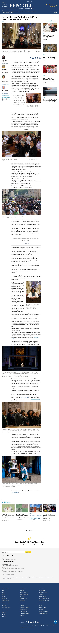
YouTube (33, 622)
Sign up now (52, 6)
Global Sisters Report (8, 12)
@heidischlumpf (4, 73)
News (8, 11)
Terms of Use (30, 625)
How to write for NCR (24, 607)
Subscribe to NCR (42, 590)
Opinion (21, 11)
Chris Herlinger (6, 520)
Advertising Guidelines (23, 625)
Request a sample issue (44, 600)
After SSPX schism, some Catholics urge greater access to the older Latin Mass (49, 58)
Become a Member (24, 592)
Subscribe (55, 11)
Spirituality (27, 11)
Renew (51, 11)
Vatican (12, 11)
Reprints (22, 615)
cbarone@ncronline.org (5, 95)
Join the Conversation (6, 97)
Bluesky (26, 622)
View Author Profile (5, 63)
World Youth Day (24, 397)
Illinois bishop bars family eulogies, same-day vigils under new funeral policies (50, 101)
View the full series (15, 492)
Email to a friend (37, 58)
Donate (55, 12)
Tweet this (27, 243)
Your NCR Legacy (23, 598)
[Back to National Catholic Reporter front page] (17, 6)
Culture (16, 11)
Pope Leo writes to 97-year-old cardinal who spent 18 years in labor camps (49, 37)
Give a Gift (41, 594)
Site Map (38, 625)
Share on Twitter (35, 58)
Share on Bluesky (30, 58)
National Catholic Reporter (55, 622)
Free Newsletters (42, 596)
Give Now (22, 590)
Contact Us (22, 605)
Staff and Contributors (43, 611)
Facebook (31, 622)
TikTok (38, 622)
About (40, 605)
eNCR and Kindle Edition (44, 598)
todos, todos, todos (35, 399)
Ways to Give (22, 596)
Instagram (35, 622)
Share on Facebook (33, 58)
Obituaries (4, 614)
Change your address (24, 613)
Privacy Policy (42, 609)
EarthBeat (33, 11)
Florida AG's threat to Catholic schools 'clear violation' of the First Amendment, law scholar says (49, 79)
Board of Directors (43, 613)
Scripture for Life (5, 600)
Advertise (4, 616)
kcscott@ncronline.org (5, 84)
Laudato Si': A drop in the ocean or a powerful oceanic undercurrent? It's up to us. (36, 517)
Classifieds (4, 612)
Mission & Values (42, 607)
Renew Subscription (43, 592)
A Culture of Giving (24, 594)
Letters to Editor (23, 611)
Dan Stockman (47, 520)
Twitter (28, 622)
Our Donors (22, 600)
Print (40, 58)
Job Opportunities (23, 609)
